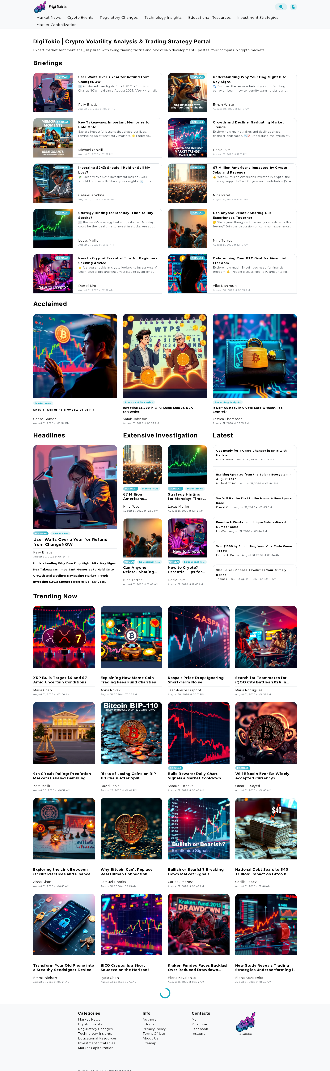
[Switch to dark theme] (293, 7)
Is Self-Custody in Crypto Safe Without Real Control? (248, 409)
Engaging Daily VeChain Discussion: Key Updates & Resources (127, 1063)
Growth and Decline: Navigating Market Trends (71, 575)
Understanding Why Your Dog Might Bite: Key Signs (74, 563)
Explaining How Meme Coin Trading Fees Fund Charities (128, 680)
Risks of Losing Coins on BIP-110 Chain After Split (129, 776)
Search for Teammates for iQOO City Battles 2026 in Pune (261, 680)
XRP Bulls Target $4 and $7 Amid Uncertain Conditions (60, 680)
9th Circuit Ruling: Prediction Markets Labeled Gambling (62, 776)
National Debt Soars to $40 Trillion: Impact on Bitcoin (262, 871)
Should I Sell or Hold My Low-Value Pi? (63, 409)
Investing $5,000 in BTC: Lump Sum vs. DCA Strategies (158, 409)
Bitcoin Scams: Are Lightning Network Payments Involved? (62, 1063)
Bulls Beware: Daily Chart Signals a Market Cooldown (194, 776)
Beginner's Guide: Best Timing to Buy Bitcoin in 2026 (265, 1063)
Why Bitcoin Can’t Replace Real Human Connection (127, 871)
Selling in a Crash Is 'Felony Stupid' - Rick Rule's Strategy (196, 1063)
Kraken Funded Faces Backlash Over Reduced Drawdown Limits (198, 967)
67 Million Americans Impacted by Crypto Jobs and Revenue (142, 496)
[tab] (48, 17)
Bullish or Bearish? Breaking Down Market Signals (196, 871)
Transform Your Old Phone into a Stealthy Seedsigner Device (63, 967)
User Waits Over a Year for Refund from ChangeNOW (70, 542)
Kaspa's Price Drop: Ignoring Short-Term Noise (196, 680)
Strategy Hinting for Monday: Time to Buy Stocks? (185, 496)
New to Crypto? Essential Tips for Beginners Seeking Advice (186, 570)
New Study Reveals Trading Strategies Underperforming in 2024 (265, 967)
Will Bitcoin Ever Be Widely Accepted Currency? (262, 776)
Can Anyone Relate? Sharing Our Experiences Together (139, 570)
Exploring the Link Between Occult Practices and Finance (62, 871)
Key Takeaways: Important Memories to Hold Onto (73, 569)
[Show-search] (281, 6)
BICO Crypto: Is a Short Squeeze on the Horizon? (125, 967)
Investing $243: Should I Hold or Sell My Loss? (70, 581)
